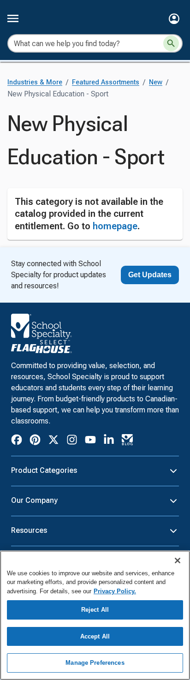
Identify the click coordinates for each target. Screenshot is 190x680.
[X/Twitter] (53, 441)
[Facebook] (16, 441)
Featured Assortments (105, 82)
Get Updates (150, 275)
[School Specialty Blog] (127, 441)
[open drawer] (13, 18)
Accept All (95, 636)
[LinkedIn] (108, 441)
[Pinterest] (35, 441)
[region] (95, 615)
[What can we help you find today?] (171, 43)
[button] (174, 18)
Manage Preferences (94, 662)
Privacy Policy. (115, 591)
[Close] (177, 560)
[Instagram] (71, 441)
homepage (115, 226)
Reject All (95, 609)
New (155, 82)
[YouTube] (90, 441)
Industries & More (34, 82)
